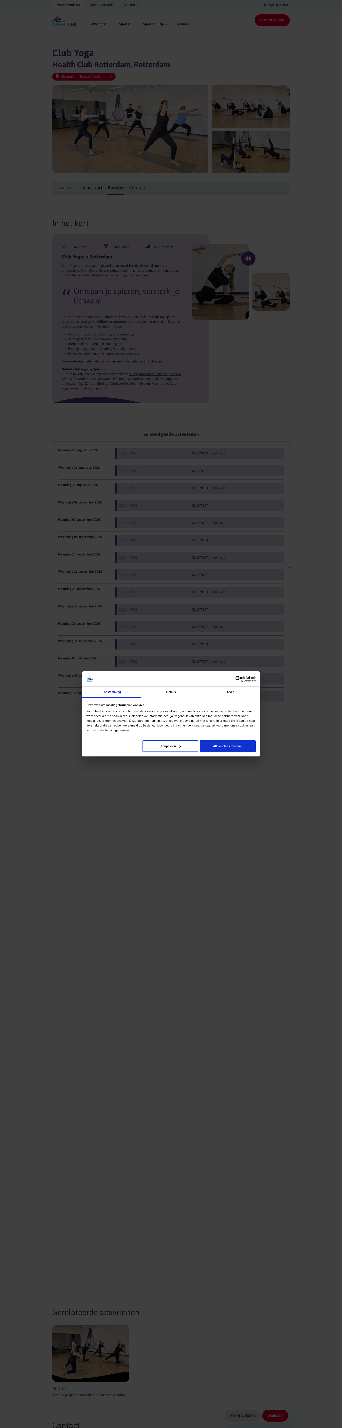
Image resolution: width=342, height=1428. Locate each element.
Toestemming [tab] (111, 692)
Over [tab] (230, 692)
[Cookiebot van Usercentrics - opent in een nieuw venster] (238, 679)
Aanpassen (168, 746)
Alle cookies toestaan (227, 746)
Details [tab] (171, 692)
